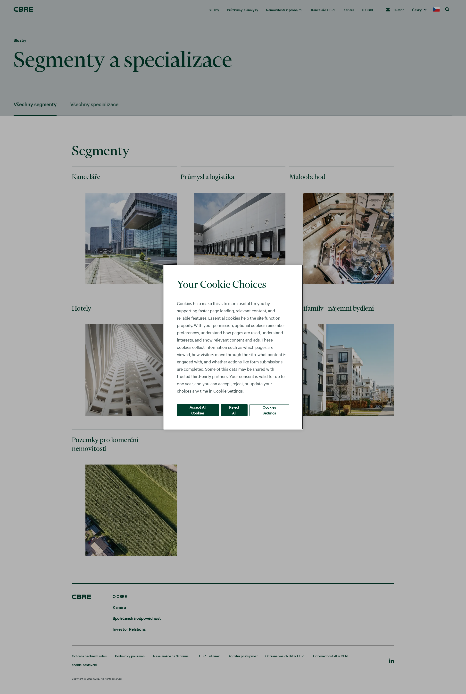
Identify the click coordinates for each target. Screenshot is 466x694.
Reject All (234, 409)
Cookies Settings (269, 409)
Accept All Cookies (198, 409)
